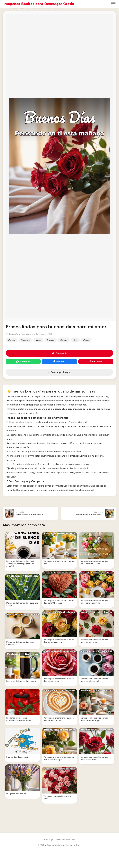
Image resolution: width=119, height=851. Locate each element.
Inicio (9, 8)
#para (86, 340)
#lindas (63, 340)
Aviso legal (48, 839)
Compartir (61, 353)
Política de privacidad (65, 839)
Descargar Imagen (60, 372)
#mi (75, 340)
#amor (11, 340)
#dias (38, 340)
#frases (50, 340)
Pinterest (97, 361)
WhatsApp (24, 361)
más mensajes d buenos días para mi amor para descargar (67, 408)
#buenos (25, 340)
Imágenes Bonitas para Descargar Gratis (38, 4)
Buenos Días (18, 8)
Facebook (61, 361)
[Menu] (113, 4)
